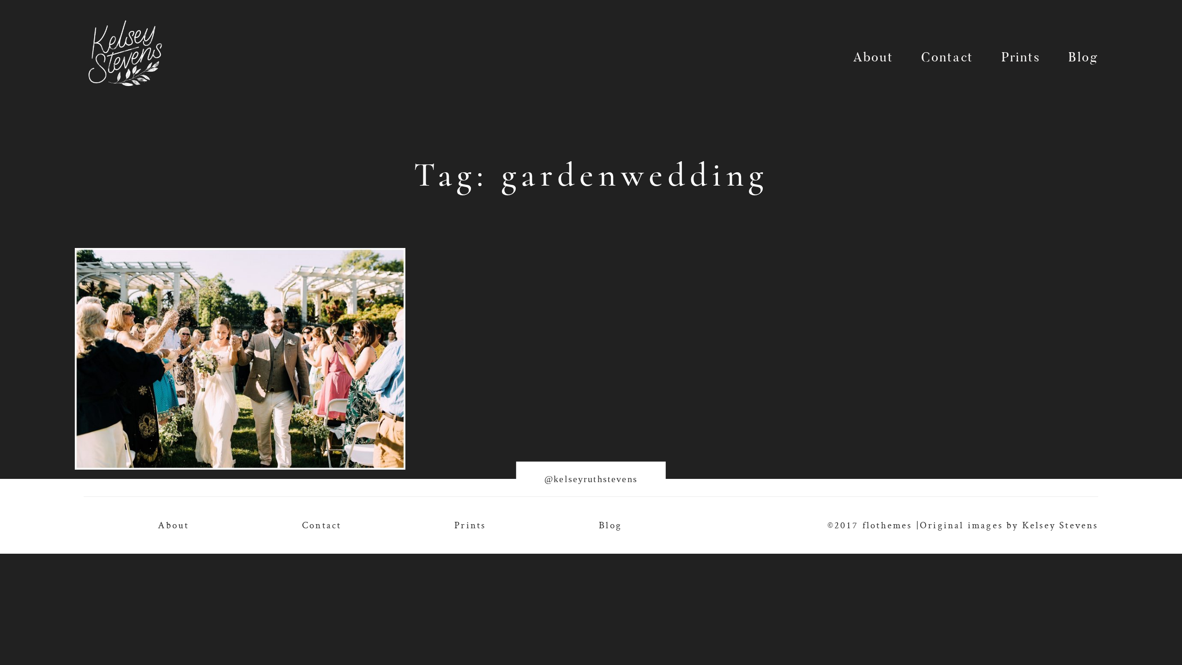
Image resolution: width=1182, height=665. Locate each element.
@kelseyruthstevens (591, 479)
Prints (1021, 58)
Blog (1083, 58)
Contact (947, 58)
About (873, 58)
